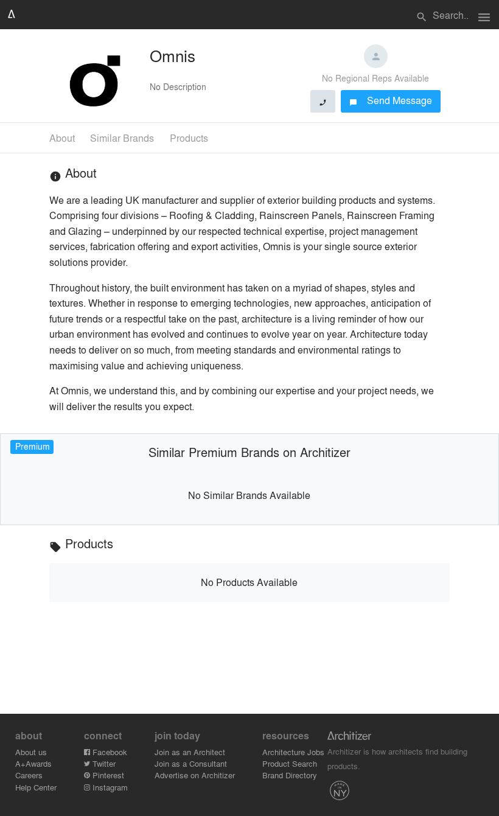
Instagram (109, 787)
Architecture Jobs (293, 752)
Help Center (36, 787)
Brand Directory (289, 775)
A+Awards (33, 763)
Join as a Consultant (191, 763)
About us (31, 752)
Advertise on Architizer (195, 775)
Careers (29, 775)
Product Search (289, 763)
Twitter (103, 763)
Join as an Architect (190, 752)
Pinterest (107, 775)
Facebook (108, 752)
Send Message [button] (391, 100)
